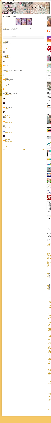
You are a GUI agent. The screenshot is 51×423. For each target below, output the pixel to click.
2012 (48, 285)
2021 (48, 277)
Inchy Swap (49, 343)
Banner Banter (49, 245)
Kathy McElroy (7, 139)
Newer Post (4, 149)
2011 (48, 286)
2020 (48, 278)
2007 (48, 290)
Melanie (6, 134)
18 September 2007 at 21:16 (8, 146)
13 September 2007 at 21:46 (8, 122)
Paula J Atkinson (7, 115)
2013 (48, 284)
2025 (48, 273)
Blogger (36, 413)
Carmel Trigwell (5, 28)
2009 (48, 288)
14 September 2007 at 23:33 (8, 141)
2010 (48, 287)
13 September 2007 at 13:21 (8, 108)
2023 (48, 275)
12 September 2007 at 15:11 (8, 48)
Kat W (6, 92)
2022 (48, 276)
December (49, 291)
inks (47, 268)
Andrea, (6, 78)
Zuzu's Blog (6, 101)
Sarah (6, 130)
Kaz (5, 87)
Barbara (6, 69)
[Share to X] (13, 36)
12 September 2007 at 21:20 (8, 66)
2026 (48, 272)
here (38, 28)
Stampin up (48, 263)
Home (24, 149)
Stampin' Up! (49, 264)
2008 (48, 289)
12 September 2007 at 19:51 (8, 57)
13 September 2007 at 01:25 (8, 94)
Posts (48, 106)
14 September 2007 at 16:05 (8, 127)
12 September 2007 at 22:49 (8, 85)
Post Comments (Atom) (10, 150)
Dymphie (6, 64)
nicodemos (30, 413)
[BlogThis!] (12, 36)
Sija (5, 106)
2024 (48, 274)
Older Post (42, 149)
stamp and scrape (7, 124)
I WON (49, 405)
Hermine (6, 41)
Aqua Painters (49, 244)
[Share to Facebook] (14, 36)
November (49, 292)
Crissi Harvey (7, 50)
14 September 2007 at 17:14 (8, 132)
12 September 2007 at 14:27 (8, 43)
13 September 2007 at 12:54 (8, 103)
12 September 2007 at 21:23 (8, 71)
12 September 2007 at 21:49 (8, 80)
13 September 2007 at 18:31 (8, 117)
